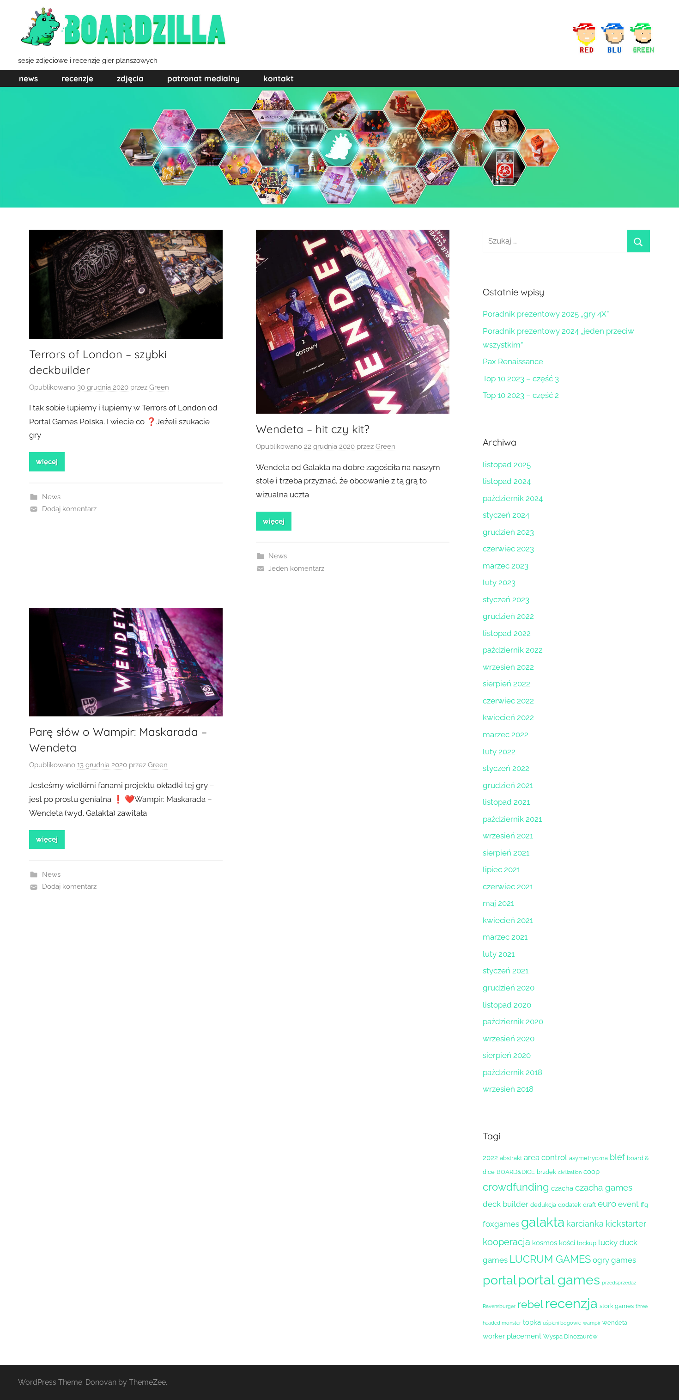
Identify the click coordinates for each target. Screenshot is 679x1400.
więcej (47, 462)
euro (607, 1203)
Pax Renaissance (513, 361)
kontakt (278, 78)
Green (159, 387)
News (51, 497)
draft (589, 1204)
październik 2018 (512, 1072)
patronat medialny (203, 78)
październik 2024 (513, 498)
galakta (542, 1222)
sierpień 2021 (506, 852)
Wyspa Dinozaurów (570, 1336)
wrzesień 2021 (508, 835)
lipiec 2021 (501, 869)
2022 (490, 1158)
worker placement (512, 1336)
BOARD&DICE (516, 1171)
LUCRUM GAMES (550, 1259)
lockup (586, 1243)
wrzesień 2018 (508, 1089)
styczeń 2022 (506, 768)
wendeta (614, 1322)
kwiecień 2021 (508, 920)
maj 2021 (498, 903)
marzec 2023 (505, 565)
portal (499, 1280)
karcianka (585, 1224)
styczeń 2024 (506, 515)
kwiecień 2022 (508, 717)
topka (532, 1322)
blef (617, 1157)
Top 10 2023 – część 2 (521, 395)
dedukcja (543, 1204)
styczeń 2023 (506, 599)
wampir (591, 1323)
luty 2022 (499, 751)
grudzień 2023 (508, 532)
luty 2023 (499, 582)
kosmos (544, 1243)
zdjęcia (130, 78)
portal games (559, 1280)
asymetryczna (588, 1158)
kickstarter (626, 1224)
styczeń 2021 (505, 970)
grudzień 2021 (508, 785)
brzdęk (546, 1171)
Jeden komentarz (296, 568)
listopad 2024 (507, 481)
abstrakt (511, 1158)
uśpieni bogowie (562, 1323)
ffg (644, 1204)
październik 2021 (512, 819)
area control (545, 1157)
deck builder (505, 1204)
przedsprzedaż (619, 1282)
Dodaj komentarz (69, 509)
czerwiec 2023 (508, 548)
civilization (570, 1172)
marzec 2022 (505, 734)
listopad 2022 (507, 633)
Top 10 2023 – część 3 (521, 378)
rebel (530, 1304)
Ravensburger (499, 1306)
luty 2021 (499, 954)
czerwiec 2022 (508, 700)
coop (591, 1172)
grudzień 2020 (508, 987)
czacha (562, 1188)
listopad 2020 (507, 1004)
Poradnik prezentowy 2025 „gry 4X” (546, 313)
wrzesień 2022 (508, 667)
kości (567, 1243)
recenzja (571, 1303)
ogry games (614, 1260)
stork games (617, 1305)
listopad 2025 (507, 464)
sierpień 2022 (506, 683)
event (628, 1204)
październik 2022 (513, 649)
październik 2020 (513, 1021)
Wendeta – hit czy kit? (313, 429)
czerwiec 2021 (508, 886)
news (28, 78)
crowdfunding (516, 1187)
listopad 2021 (506, 802)
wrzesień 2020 (508, 1038)
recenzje (77, 78)
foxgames (501, 1224)
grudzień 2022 (508, 616)
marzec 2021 (505, 936)
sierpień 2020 (507, 1055)
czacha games (603, 1187)
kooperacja (506, 1241)
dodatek (569, 1204)
